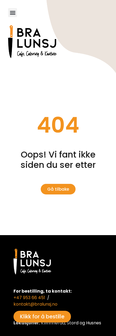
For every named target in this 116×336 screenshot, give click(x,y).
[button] (12, 12)
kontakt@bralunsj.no (35, 304)
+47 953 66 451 (29, 298)
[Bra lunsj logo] (32, 41)
